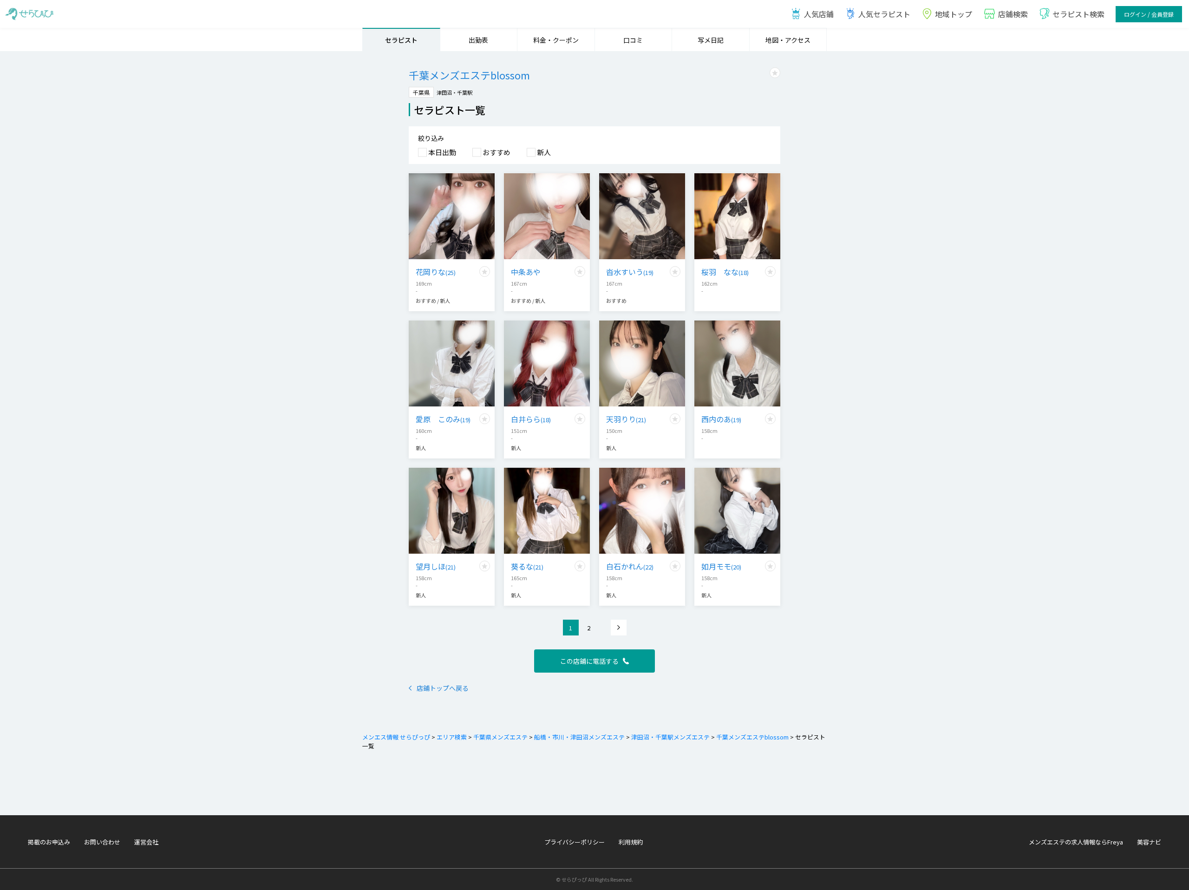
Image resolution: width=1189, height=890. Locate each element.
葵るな (527, 566)
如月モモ (721, 566)
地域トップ (953, 14)
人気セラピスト (884, 14)
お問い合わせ (102, 842)
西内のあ (721, 419)
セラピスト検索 (1078, 14)
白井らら (531, 419)
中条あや (526, 271)
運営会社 (146, 842)
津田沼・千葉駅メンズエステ (670, 737)
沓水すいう (629, 271)
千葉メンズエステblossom (752, 737)
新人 (544, 152)
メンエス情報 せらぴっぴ (396, 737)
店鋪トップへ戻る (443, 688)
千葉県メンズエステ (500, 737)
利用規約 (631, 842)
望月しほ (436, 566)
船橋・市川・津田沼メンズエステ (579, 737)
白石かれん (629, 566)
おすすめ (496, 152)
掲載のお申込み (49, 842)
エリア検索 (452, 737)
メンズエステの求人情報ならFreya (1076, 842)
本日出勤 (442, 152)
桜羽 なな (725, 271)
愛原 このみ (443, 419)
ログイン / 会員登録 (1149, 14)
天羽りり (626, 419)
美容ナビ (1149, 842)
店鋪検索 (1013, 14)
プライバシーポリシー (574, 842)
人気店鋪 (819, 14)
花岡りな (436, 271)
